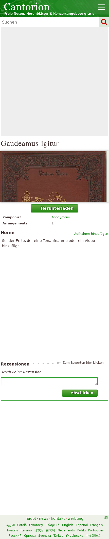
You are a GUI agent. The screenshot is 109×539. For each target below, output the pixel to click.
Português (96, 530)
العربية (10, 525)
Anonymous (61, 217)
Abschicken (82, 393)
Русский (15, 535)
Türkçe (58, 535)
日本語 (38, 530)
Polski (81, 530)
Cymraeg (36, 525)
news (43, 518)
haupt (31, 518)
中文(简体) (93, 535)
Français (96, 525)
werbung (75, 518)
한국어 (50, 530)
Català (22, 525)
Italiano (26, 530)
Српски (30, 535)
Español (82, 525)
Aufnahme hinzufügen (91, 234)
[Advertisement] (54, 81)
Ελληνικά (52, 525)
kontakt (58, 518)
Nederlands (66, 530)
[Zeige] (54, 176)
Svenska (44, 535)
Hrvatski (12, 530)
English (67, 525)
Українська (74, 535)
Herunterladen (57, 208)
